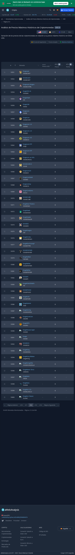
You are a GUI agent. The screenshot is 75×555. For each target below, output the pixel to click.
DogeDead (26, 210)
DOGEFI (25, 277)
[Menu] (3, 10)
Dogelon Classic (28, 396)
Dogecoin (26, 111)
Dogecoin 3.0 (27, 137)
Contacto (23, 520)
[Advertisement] (37, 53)
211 (26, 405)
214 (40, 405)
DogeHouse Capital (29, 330)
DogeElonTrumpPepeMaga (32, 244)
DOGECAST (26, 78)
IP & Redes (42, 535)
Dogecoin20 (27, 171)
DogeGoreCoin (28, 316)
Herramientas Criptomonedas (14, 19)
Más (69, 32)
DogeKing (26, 350)
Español (65, 529)
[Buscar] (50, 10)
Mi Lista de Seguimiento (39, 42)
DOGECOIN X (27, 164)
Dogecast (26, 71)
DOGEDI (26, 224)
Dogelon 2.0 (27, 389)
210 (21, 405)
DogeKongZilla (28, 363)
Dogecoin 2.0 (27, 124)
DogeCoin (26, 118)
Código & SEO (43, 531)
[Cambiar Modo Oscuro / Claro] (54, 10)
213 (36, 405)
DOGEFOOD (27, 290)
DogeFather (27, 257)
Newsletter (8, 520)
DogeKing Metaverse (30, 356)
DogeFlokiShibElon (29, 283)
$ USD (44, 32)
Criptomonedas (7, 537)
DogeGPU (26, 323)
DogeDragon (27, 230)
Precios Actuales (53, 42)
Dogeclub (26, 104)
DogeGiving (27, 310)
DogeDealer (27, 217)
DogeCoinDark (28, 177)
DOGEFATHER (27, 250)
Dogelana (26, 376)
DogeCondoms (28, 190)
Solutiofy (30, 553)
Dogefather (26, 263)
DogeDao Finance (29, 204)
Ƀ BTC (53, 32)
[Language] (57, 10)
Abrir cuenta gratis (60, 3)
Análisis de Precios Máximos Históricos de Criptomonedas (43, 19)
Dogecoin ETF (27, 144)
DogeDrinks (27, 237)
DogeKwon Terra (28, 369)
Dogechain (26, 98)
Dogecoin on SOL (29, 157)
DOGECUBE (27, 197)
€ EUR (63, 32)
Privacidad (16, 520)
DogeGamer (27, 303)
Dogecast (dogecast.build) (31, 84)
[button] (15, 65)
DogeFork (26, 297)
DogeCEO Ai (27, 91)
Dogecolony (27, 184)
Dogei (25, 336)
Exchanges (5, 541)
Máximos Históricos (67, 42)
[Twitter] (3, 520)
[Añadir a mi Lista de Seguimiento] (4, 72)
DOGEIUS (26, 343)
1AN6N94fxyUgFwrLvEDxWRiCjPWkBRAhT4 (15, 517)
